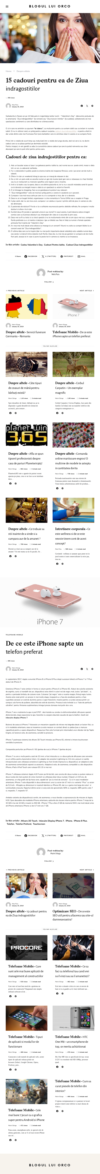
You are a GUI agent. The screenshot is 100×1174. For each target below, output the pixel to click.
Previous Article (16, 291)
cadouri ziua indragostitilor (66, 131)
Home (8, 71)
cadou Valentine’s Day (31, 244)
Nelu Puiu (15, 105)
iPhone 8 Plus (80, 820)
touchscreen (39, 824)
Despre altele (23, 71)
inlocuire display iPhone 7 (51, 820)
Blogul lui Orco (50, 6)
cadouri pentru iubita (54, 244)
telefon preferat (23, 824)
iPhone (69, 820)
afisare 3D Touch (29, 820)
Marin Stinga (16, 325)
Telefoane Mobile (14, 635)
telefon (10, 824)
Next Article (86, 291)
